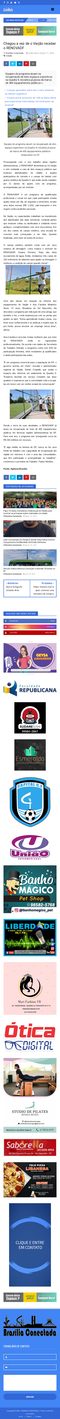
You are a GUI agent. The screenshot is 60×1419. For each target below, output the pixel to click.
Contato (38, 1416)
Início (21, 1416)
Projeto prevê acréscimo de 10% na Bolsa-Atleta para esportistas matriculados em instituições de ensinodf (30, 101)
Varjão (9, 55)
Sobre (29, 1416)
